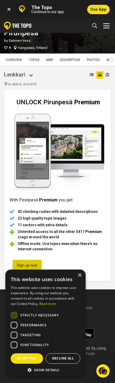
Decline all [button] (63, 358)
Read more (47, 303)
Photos (93, 60)
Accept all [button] (27, 358)
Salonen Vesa (19, 41)
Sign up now (27, 265)
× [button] (80, 275)
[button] (45, 369)
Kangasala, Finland (32, 47)
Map (49, 60)
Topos (34, 60)
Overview (14, 60)
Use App (98, 9)
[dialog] (45, 324)
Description (70, 60)
